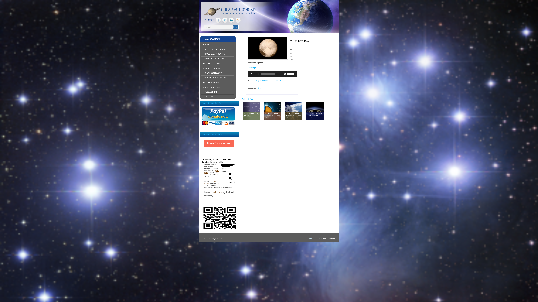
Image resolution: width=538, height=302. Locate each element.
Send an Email (210, 92)
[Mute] (285, 74)
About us (208, 97)
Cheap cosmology (213, 73)
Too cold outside (212, 68)
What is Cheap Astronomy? (216, 49)
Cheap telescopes (213, 63)
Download (277, 80)
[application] (272, 74)
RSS (259, 88)
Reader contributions (215, 78)
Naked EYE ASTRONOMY (214, 54)
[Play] (251, 74)
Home (206, 44)
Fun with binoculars (214, 59)
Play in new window (263, 80)
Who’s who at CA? (212, 87)
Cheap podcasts (212, 82)
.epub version (217, 192)
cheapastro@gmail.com (212, 238)
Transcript (252, 68)
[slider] (291, 73)
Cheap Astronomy (329, 238)
